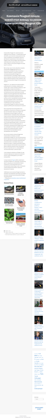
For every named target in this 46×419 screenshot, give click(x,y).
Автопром (39, 379)
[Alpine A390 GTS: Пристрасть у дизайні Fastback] (39, 53)
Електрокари (11, 232)
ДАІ (42, 385)
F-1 (35, 359)
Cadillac (41, 355)
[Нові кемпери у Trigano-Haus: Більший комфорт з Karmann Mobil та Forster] (39, 150)
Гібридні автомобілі (37, 385)
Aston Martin (36, 353)
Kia (37, 364)
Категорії (36, 397)
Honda (37, 361)
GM (35, 361)
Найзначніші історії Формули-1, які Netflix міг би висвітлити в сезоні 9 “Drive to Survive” (39, 188)
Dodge (42, 357)
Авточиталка (38, 382)
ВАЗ (40, 383)
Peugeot (13, 160)
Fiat (40, 359)
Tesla (41, 374)
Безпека (35, 383)
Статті (34, 10)
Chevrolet (36, 357)
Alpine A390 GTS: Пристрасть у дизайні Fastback (38, 59)
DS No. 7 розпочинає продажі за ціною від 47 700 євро (39, 106)
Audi (39, 353)
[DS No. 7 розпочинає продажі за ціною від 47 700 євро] (39, 100)
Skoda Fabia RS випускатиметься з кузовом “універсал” (14, 234)
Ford (42, 359)
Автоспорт (18, 10)
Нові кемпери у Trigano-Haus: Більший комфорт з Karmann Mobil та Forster (38, 158)
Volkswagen (37, 378)
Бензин (38, 383)
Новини (3, 10)
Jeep (35, 364)
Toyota (36, 376)
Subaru (35, 374)
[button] (23, 14)
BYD (38, 355)
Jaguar (42, 363)
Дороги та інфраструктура (26, 10)
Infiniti (40, 363)
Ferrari (37, 359)
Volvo (35, 379)
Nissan (41, 368)
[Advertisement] (23, 36)
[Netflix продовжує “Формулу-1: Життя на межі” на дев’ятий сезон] (39, 232)
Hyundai (36, 363)
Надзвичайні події (41, 10)
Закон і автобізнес (10, 10)
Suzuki (39, 374)
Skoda (41, 371)
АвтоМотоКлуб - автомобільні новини (23, 5)
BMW (36, 355)
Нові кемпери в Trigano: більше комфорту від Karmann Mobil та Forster (38, 82)
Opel (35, 370)
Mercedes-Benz (38, 366)
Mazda (42, 364)
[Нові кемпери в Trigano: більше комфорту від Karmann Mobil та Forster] (39, 74)
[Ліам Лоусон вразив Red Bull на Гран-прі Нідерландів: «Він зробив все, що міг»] (39, 246)
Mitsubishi (36, 368)
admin (26, 27)
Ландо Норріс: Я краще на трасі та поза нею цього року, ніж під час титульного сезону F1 (39, 225)
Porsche (41, 370)
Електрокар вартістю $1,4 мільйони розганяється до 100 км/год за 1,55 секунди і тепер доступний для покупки (39, 129)
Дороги (35, 386)
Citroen (40, 357)
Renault (36, 371)
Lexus (39, 364)
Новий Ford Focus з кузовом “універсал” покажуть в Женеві (15, 233)
